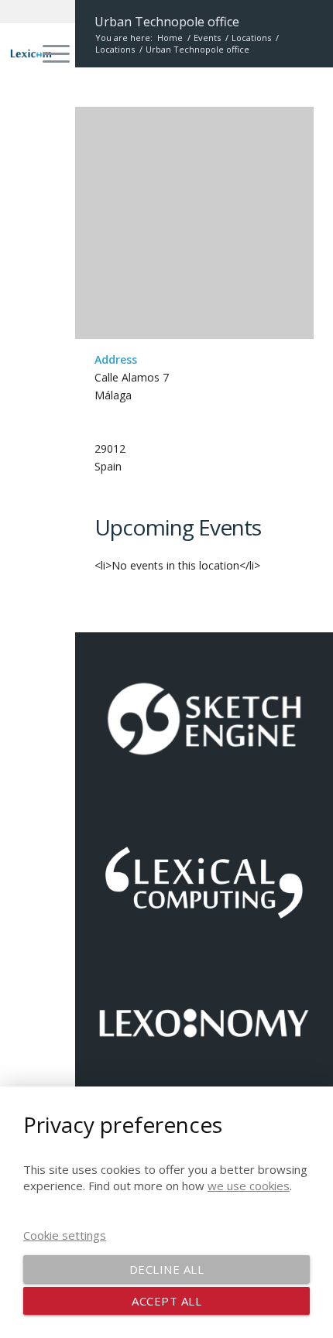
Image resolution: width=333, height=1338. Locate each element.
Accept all (166, 1301)
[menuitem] (48, 53)
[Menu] (48, 53)
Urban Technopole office (166, 21)
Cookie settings (64, 1235)
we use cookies (249, 1185)
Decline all (166, 1269)
